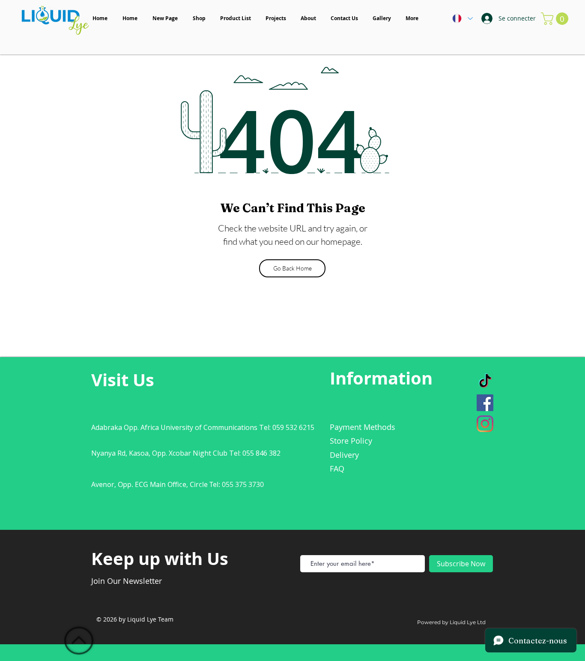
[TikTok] (485, 381)
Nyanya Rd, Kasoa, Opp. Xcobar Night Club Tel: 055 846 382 (186, 453)
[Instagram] (485, 423)
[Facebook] (485, 402)
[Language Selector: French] (462, 18)
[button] (556, 18)
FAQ (337, 468)
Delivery (344, 455)
